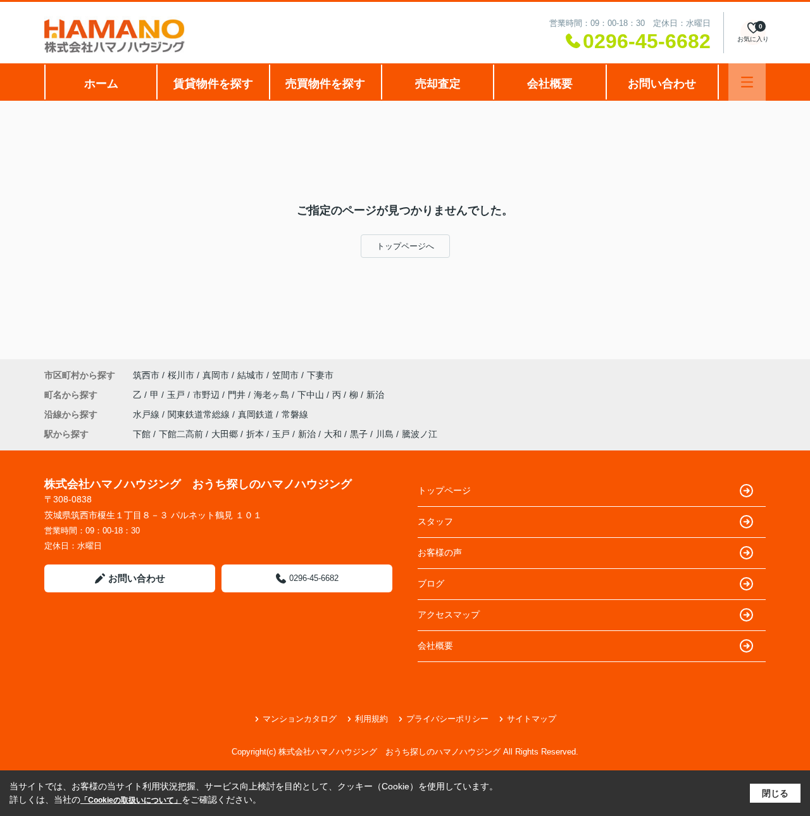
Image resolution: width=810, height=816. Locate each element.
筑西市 (146, 375)
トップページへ (405, 246)
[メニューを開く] (747, 82)
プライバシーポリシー (447, 719)
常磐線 (295, 414)
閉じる (775, 793)
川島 (385, 434)
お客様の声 (440, 552)
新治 (375, 395)
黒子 (359, 434)
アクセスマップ (449, 614)
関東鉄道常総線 (200, 414)
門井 (238, 395)
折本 (255, 434)
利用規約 (371, 719)
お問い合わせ (662, 83)
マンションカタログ (300, 719)
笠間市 (285, 375)
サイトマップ (531, 719)
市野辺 (207, 395)
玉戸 (177, 395)
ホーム (101, 83)
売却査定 (438, 83)
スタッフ (435, 521)
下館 (142, 434)
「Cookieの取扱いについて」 (131, 800)
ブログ (431, 583)
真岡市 (215, 375)
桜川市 (181, 375)
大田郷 (224, 434)
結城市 (250, 375)
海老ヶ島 (273, 395)
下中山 (312, 395)
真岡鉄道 (257, 414)
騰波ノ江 (419, 434)
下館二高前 (181, 434)
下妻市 (320, 375)
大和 (333, 434)
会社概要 (550, 83)
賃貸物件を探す (213, 83)
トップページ (444, 490)
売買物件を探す (325, 83)
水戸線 (147, 414)
